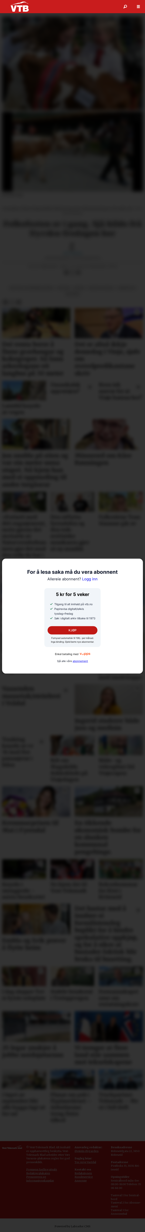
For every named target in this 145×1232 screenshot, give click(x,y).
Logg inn (72, 579)
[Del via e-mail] (78, 272)
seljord (72, 294)
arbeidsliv (126, 288)
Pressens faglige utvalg (41, 1169)
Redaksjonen (83, 1173)
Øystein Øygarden (87, 1151)
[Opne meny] (138, 7)
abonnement (80, 661)
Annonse (81, 1180)
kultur (63, 288)
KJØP (72, 630)
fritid (79, 288)
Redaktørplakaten (38, 1173)
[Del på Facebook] (66, 272)
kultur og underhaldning (31, 288)
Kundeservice (84, 1177)
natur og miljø (101, 288)
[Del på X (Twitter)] (72, 272)
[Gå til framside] (19, 7)
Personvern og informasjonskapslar (40, 1178)
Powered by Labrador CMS (72, 1226)
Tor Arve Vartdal (85, 1162)
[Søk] (125, 6)
